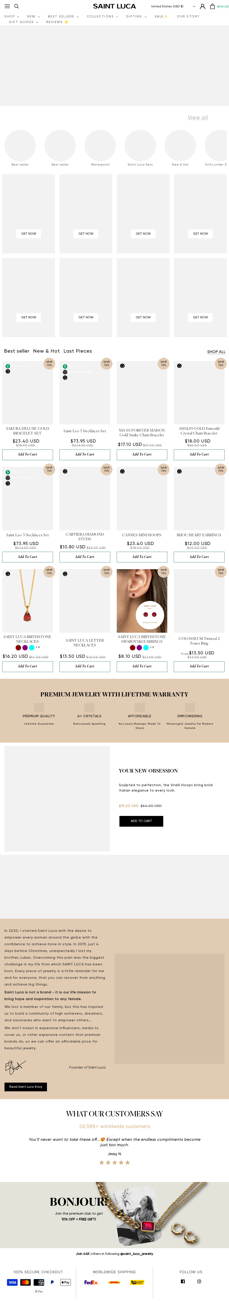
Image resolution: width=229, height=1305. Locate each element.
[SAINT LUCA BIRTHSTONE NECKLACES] (27, 600)
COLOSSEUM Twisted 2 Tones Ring (199, 641)
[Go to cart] (212, 6)
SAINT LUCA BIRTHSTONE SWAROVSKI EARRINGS (142, 639)
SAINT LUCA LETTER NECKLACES (85, 643)
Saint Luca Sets (140, 164)
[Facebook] (183, 1281)
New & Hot (180, 164)
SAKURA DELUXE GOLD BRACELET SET (27, 431)
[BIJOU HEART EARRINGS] (199, 498)
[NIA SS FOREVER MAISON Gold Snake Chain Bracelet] (142, 392)
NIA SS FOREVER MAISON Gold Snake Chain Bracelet (142, 433)
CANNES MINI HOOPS (141, 535)
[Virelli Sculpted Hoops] (57, 799)
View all (198, 117)
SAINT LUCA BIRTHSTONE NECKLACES (27, 639)
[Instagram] (199, 1281)
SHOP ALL (216, 352)
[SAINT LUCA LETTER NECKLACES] (84, 600)
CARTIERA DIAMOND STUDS (85, 537)
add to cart (27, 454)
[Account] (203, 6)
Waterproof (100, 164)
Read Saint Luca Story (25, 1086)
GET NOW (28, 233)
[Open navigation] (7, 6)
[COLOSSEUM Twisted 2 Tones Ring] (199, 600)
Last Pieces (78, 351)
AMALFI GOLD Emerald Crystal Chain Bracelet (199, 431)
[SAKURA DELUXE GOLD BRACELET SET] (27, 392)
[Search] (16, 6)
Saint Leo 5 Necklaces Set (85, 431)
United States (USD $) (167, 6)
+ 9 (38, 647)
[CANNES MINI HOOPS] (142, 498)
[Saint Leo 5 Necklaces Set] (84, 392)
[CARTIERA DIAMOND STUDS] (84, 498)
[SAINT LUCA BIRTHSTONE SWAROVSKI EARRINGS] (142, 600)
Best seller (20, 164)
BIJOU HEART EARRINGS (199, 535)
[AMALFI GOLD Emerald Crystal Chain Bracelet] (199, 392)
